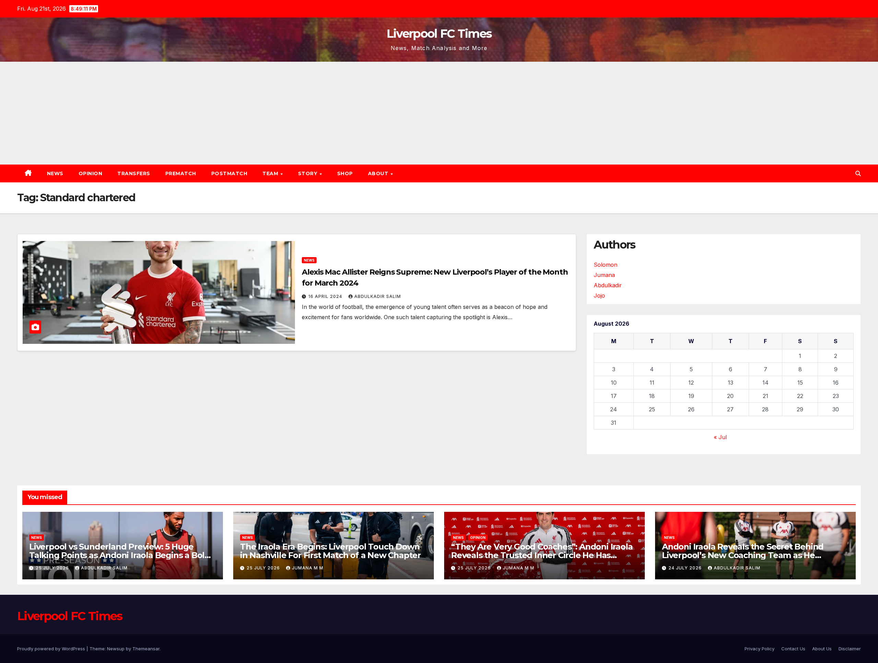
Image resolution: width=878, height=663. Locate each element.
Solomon (605, 264)
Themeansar (145, 648)
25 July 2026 (53, 567)
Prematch (180, 173)
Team (271, 173)
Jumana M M (307, 567)
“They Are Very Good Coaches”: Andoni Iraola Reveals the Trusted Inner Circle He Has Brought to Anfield (541, 555)
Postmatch (229, 173)
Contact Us (793, 648)
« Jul (720, 437)
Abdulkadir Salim (377, 296)
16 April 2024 (326, 296)
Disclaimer (850, 648)
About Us (822, 648)
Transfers (133, 173)
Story (308, 173)
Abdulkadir (608, 285)
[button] (858, 173)
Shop (345, 173)
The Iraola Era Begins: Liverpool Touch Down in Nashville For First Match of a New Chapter (330, 551)
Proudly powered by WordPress (51, 648)
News (55, 173)
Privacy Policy (759, 648)
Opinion (91, 173)
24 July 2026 (685, 567)
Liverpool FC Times (439, 33)
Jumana (604, 275)
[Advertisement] (439, 113)
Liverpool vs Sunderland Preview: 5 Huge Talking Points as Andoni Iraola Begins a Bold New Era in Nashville (119, 555)
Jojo (599, 295)
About (379, 173)
